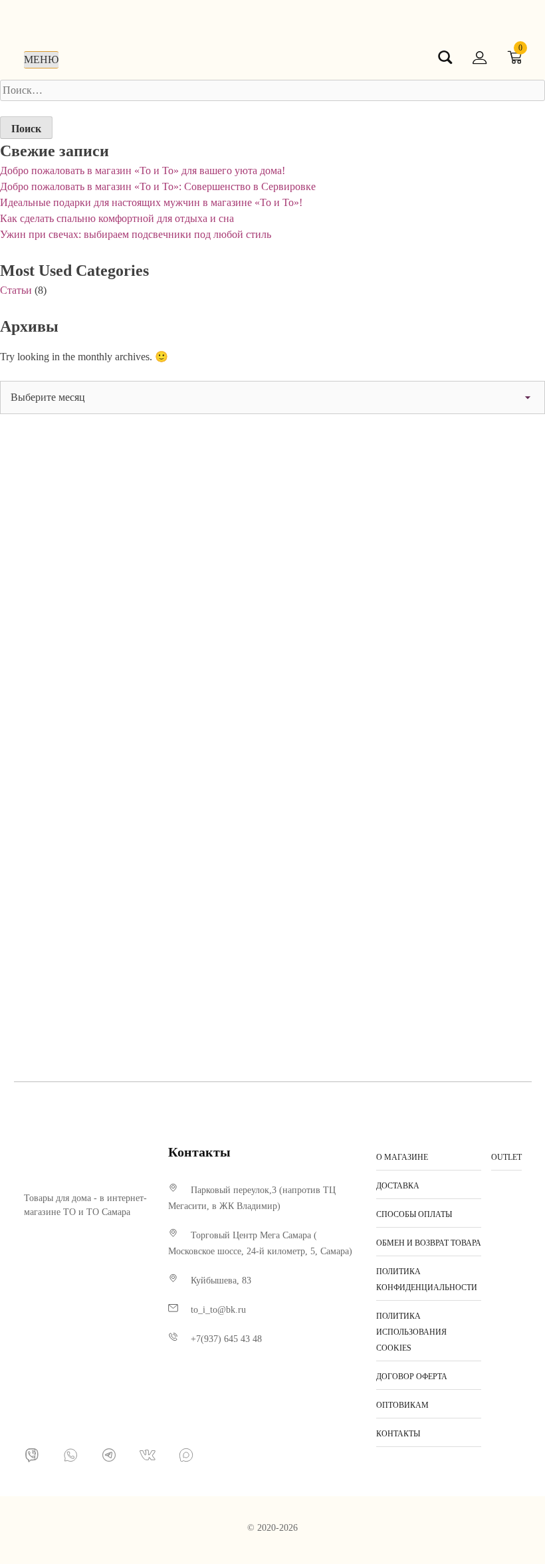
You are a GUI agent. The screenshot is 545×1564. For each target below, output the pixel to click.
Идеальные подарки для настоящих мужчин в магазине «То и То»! (151, 202)
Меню (41, 59)
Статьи (16, 290)
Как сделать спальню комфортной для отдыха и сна (117, 218)
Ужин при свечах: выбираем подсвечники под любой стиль (135, 234)
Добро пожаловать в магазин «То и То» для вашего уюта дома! (142, 170)
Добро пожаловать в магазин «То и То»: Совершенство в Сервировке (158, 186)
